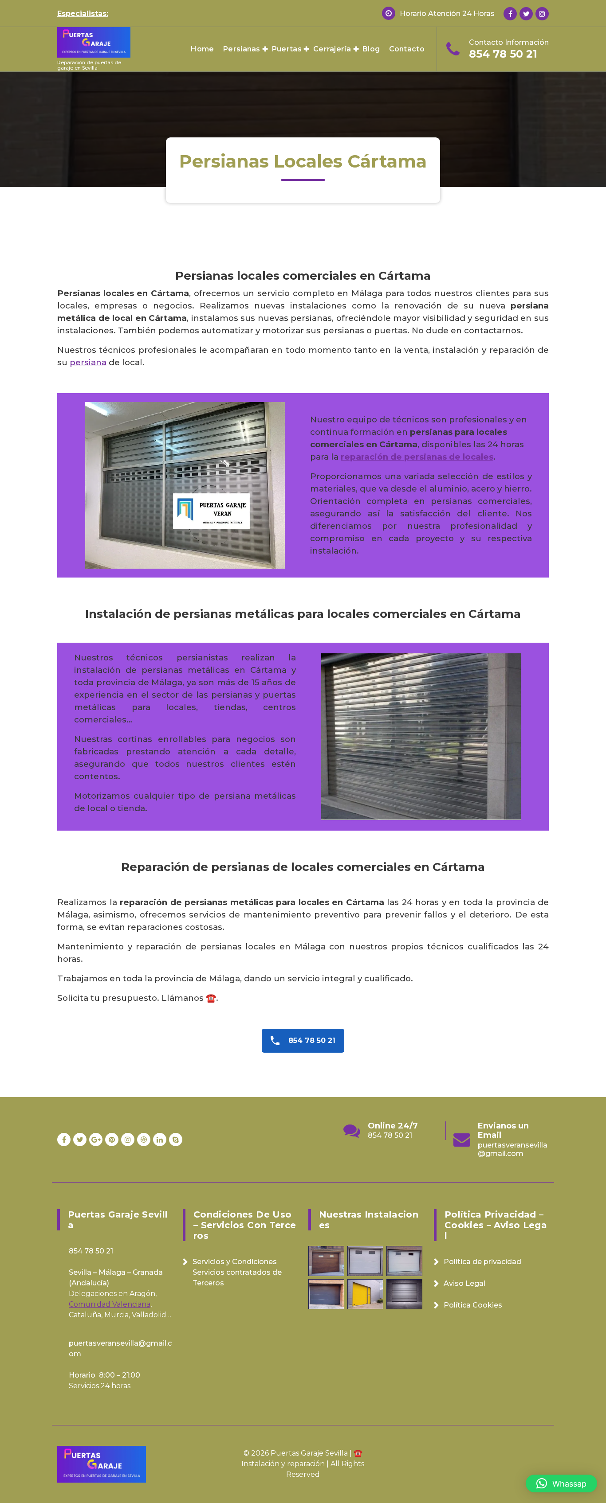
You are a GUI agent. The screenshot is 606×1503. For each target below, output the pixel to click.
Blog (371, 49)
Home (202, 49)
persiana (88, 362)
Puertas (287, 49)
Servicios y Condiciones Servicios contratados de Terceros (237, 1272)
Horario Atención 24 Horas (447, 13)
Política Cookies (473, 1305)
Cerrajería (332, 49)
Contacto (407, 49)
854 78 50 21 (503, 53)
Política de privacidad (482, 1261)
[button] (561, 1483)
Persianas (241, 49)
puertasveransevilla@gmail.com (403, 1149)
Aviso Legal (464, 1283)
